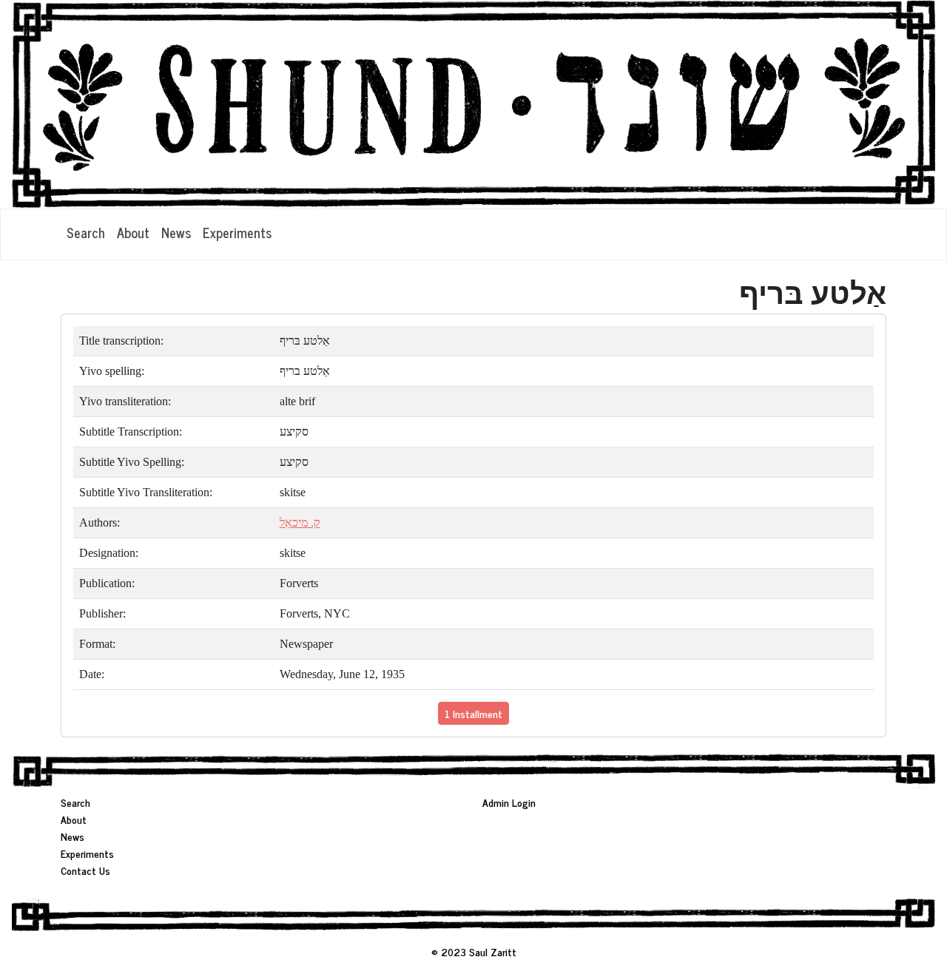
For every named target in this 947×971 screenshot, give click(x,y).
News (176, 232)
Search (86, 232)
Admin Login (509, 802)
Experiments (237, 232)
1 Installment (473, 713)
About (133, 232)
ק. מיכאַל (300, 522)
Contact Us (85, 870)
